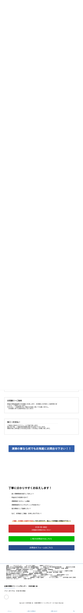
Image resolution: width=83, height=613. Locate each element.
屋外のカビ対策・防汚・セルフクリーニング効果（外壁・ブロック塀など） (28, 568)
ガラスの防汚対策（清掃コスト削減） (17, 570)
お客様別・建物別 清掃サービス (16, 577)
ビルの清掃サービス (56, 576)
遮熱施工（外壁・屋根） (62, 568)
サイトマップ (17, 565)
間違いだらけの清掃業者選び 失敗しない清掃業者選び (22, 567)
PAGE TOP (79, 602)
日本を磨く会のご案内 (69, 577)
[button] (41, 529)
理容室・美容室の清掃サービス (38, 573)
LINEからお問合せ (31, 611)
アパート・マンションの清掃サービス (17, 576)
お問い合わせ (28, 578)
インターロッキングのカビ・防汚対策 (17, 572)
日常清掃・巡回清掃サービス (24, 569)
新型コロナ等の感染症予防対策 (52, 567)
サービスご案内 (30, 565)
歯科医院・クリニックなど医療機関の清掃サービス (21, 574)
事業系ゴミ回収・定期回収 (45, 569)
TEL (74, 611)
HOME (7, 565)
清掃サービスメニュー (46, 565)
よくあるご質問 (37, 572)
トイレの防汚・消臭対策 (40, 570)
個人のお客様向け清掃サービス (15, 573)
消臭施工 (8, 569)
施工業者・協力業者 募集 (54, 572)
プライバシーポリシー (12, 578)
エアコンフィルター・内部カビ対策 (62, 570)
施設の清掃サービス (63, 574)
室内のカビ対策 (70, 567)
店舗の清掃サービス (46, 574)
